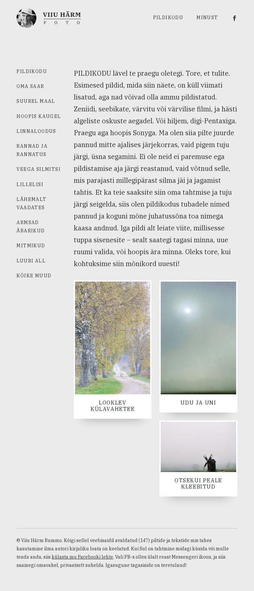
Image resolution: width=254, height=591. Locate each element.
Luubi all (31, 261)
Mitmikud (31, 246)
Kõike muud (34, 276)
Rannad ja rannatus (32, 150)
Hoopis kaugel (39, 116)
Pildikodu (168, 17)
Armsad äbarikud (31, 226)
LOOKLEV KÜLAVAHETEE (113, 405)
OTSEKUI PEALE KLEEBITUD (198, 483)
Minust (207, 17)
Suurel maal (36, 101)
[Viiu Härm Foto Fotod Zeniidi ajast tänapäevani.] (49, 17)
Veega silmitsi (39, 169)
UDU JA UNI (198, 402)
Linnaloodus (36, 131)
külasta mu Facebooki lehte (82, 557)
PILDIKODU (32, 71)
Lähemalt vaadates (31, 203)
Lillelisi (30, 184)
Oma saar (30, 86)
